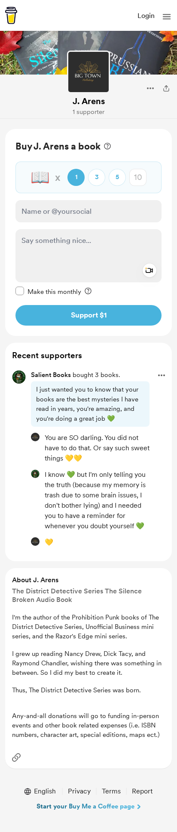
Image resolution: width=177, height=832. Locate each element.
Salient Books (51, 375)
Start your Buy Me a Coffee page (85, 806)
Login (146, 16)
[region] (88, 232)
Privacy (79, 791)
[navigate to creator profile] (88, 72)
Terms (111, 791)
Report (142, 791)
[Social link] (16, 757)
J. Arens (89, 101)
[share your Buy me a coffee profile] (166, 88)
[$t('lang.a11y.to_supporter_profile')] (35, 437)
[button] (167, 17)
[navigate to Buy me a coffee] (11, 15)
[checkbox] (48, 291)
